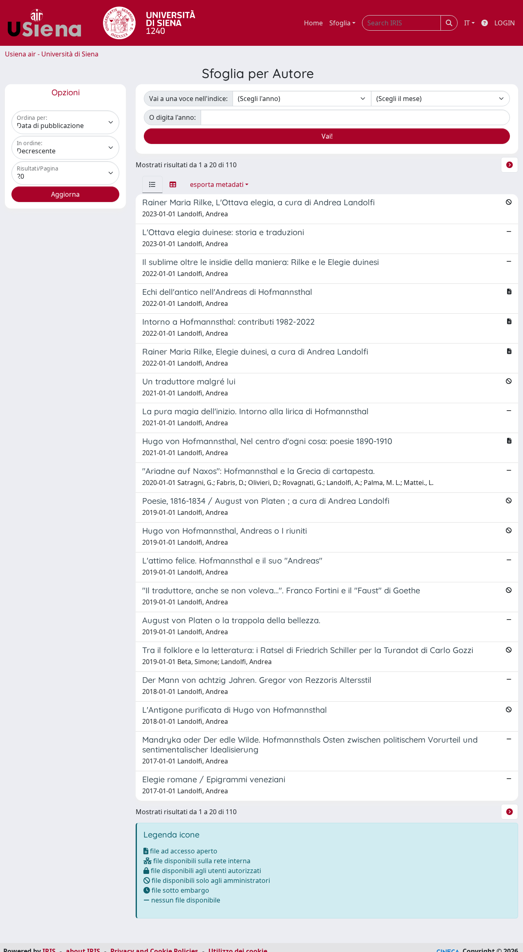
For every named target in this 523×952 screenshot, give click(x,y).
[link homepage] (47, 23)
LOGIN (504, 22)
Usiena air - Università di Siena (51, 53)
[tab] (152, 184)
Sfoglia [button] (340, 22)
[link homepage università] (149, 23)
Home (313, 22)
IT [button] (467, 22)
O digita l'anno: (172, 117)
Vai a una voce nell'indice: (188, 98)
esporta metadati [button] (217, 184)
